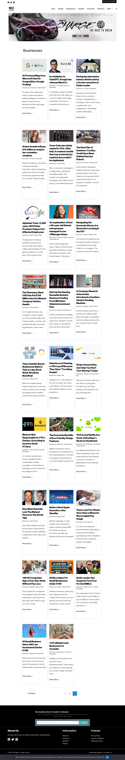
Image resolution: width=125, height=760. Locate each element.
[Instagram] (14, 2)
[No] (123, 757)
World (31, 235)
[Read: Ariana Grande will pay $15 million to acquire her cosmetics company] (34, 136)
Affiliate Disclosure (97, 741)
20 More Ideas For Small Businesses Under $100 (58, 581)
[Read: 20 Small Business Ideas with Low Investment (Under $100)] (34, 631)
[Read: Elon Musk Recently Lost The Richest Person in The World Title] (34, 497)
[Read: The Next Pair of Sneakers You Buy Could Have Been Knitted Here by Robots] (88, 137)
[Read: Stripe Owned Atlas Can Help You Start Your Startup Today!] (88, 353)
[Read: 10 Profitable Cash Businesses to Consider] (61, 631)
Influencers (100, 9)
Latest (53, 9)
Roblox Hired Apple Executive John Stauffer (59, 510)
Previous (30, 693)
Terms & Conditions (97, 738)
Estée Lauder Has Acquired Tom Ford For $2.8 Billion (86, 581)
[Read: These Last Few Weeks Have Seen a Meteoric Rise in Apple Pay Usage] (88, 498)
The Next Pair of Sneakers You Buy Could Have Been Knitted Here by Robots (85, 153)
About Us (66, 736)
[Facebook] (8, 2)
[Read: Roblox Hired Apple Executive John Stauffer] (61, 497)
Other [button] (109, 9)
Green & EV (91, 9)
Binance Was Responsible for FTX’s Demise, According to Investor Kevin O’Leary (33, 441)
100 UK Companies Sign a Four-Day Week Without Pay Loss (33, 581)
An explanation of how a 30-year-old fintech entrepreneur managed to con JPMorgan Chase (60, 229)
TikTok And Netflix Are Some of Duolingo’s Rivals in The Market (88, 438)
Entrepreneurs (70, 9)
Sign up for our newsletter (109, 1)
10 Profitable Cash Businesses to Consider (59, 646)
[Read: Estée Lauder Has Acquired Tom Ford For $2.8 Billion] (88, 567)
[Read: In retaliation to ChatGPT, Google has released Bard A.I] (61, 66)
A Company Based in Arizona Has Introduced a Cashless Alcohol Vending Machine (88, 297)
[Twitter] (11, 2)
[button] (112, 9)
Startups (60, 9)
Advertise (66, 741)
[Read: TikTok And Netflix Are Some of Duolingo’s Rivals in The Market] (88, 424)
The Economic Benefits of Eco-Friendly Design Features (61, 438)
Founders (81, 9)
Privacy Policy (95, 736)
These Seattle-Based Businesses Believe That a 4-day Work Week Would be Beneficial (33, 370)
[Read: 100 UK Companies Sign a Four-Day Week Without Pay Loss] (34, 567)
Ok (107, 757)
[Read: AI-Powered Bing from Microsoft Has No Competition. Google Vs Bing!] (34, 65)
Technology (33, 87)
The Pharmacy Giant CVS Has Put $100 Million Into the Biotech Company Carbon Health (34, 299)
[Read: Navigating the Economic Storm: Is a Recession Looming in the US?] (88, 212)
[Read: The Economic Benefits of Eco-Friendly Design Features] (61, 424)
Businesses (25, 87)
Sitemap (65, 743)
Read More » (27, 113)
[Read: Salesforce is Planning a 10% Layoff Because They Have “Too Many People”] (61, 353)
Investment (60, 237)
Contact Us (66, 738)
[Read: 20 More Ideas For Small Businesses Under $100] (61, 567)
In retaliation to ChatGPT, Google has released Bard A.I (60, 80)
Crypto (31, 449)
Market (66, 237)
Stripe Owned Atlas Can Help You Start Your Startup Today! (87, 368)
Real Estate (60, 444)
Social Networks (88, 444)
